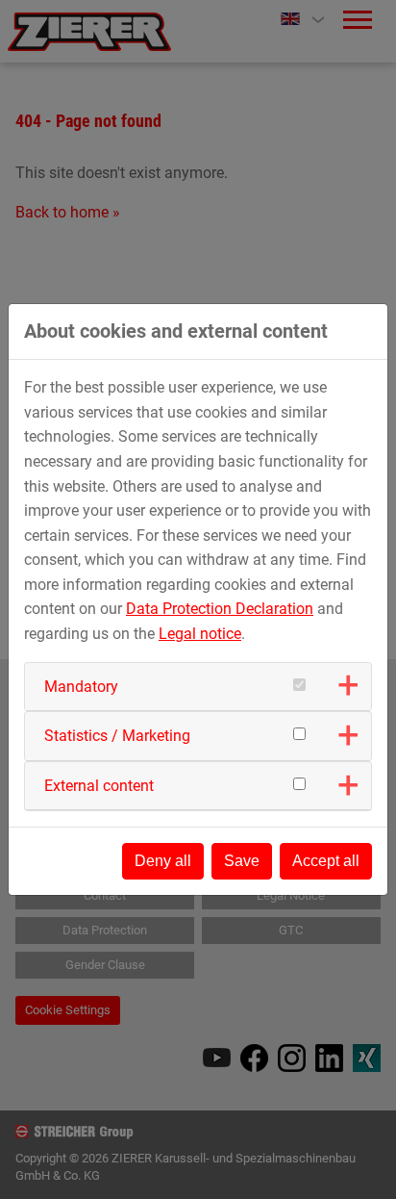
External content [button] (99, 786)
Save (242, 861)
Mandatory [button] (81, 686)
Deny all (163, 861)
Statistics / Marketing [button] (117, 736)
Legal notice (200, 634)
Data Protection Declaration (219, 609)
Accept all (325, 861)
